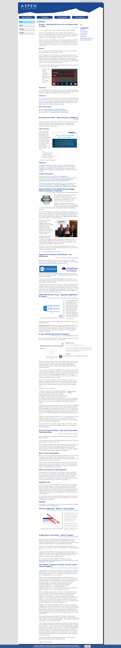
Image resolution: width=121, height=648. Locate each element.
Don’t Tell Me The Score (53, 104)
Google (64, 364)
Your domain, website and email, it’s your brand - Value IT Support (58, 565)
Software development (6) (86, 38)
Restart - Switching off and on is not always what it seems (58, 25)
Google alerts (65, 539)
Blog (20, 22)
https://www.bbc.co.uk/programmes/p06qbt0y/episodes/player (61, 186)
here (43, 160)
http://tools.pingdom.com (53, 421)
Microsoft (76, 257)
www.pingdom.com (44, 395)
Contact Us (99, 1)
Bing (68, 364)
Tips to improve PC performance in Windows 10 (56, 110)
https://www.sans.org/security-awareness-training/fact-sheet (54, 177)
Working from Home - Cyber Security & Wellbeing (58, 118)
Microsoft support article (60, 289)
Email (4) (82, 29)
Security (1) (83, 36)
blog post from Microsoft (66, 275)
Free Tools (63, 335)
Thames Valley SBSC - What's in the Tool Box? (56, 508)
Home (81, 1)
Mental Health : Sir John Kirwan (60, 112)
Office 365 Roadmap (58, 279)
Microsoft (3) (83, 34)
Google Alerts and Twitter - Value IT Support (56, 535)
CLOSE (87, 646)
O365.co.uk (72, 302)
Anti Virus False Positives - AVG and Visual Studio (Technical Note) (58, 431)
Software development (65, 192)
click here (67, 647)
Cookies (21, 33)
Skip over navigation (42, 3)
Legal (20, 25)
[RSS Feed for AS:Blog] (81, 25)
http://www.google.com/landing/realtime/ (49, 560)
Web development (74, 192)
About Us (86, 1)
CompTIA (70, 212)
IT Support (58, 192)
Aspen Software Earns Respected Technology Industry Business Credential (56, 190)
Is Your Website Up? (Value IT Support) (54, 334)
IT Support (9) (83, 33)
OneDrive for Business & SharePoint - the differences (55, 255)
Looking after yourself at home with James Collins (51, 169)
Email (68, 257)
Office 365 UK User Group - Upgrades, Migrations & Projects (58, 295)
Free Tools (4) (83, 31)
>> (51, 642)
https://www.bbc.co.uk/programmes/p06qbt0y (54, 184)
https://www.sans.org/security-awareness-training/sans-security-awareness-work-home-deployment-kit (56, 180)
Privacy (21, 29)
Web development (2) (85, 40)
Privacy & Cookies (92, 1)
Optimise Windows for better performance (55, 109)
